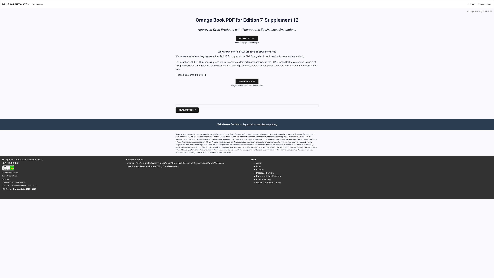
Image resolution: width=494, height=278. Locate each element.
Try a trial (248, 124)
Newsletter (38, 4)
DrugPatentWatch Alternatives (13, 182)
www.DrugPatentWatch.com (210, 163)
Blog (258, 166)
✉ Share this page (247, 38)
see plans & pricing (266, 124)
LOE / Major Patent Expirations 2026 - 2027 (19, 186)
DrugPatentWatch (16, 4)
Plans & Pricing (484, 4)
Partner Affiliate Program (268, 176)
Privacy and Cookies (10, 173)
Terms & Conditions (9, 176)
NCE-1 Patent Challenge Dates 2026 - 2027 (19, 189)
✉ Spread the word (247, 81)
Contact (471, 4)
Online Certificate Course (268, 182)
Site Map (5, 179)
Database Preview (265, 173)
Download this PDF (187, 110)
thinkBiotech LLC (35, 159)
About (259, 163)
